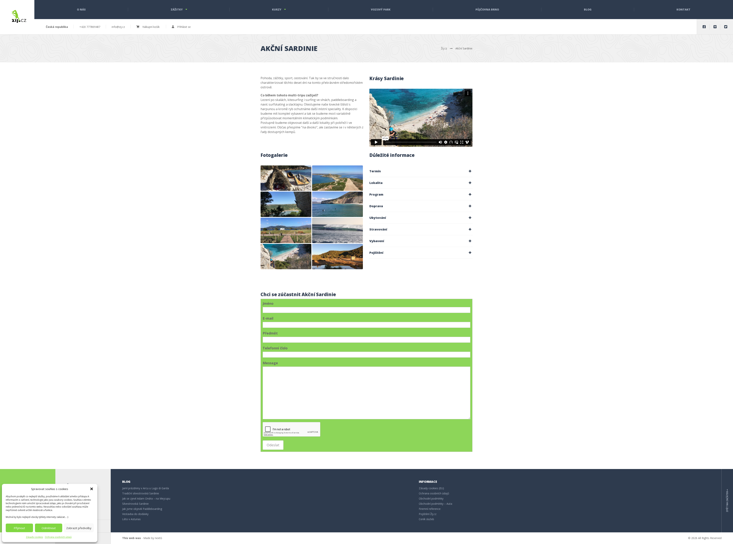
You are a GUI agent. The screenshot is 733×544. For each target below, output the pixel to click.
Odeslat (273, 445)
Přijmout (19, 528)
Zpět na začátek (727, 500)
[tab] (420, 171)
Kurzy (276, 9)
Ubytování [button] (377, 218)
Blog (588, 9)
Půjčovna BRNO (487, 9)
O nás (81, 9)
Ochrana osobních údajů (58, 537)
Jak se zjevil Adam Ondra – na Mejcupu (146, 498)
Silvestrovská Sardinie (135, 503)
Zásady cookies (34, 537)
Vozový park (381, 9)
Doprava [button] (376, 206)
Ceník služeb (426, 519)
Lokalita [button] (376, 183)
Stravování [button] (378, 229)
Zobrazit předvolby (78, 528)
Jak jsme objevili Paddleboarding (142, 509)
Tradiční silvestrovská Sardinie (140, 493)
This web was (131, 538)
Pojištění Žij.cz (427, 514)
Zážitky (177, 9)
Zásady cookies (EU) (431, 488)
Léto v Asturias (131, 519)
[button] (92, 489)
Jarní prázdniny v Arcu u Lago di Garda (145, 488)
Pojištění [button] (376, 253)
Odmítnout (49, 528)
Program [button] (376, 194)
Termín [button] (375, 171)
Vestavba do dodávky (135, 514)
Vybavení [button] (376, 241)
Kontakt (683, 9)
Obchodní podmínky (431, 498)
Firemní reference (430, 509)
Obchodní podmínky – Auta (435, 503)
